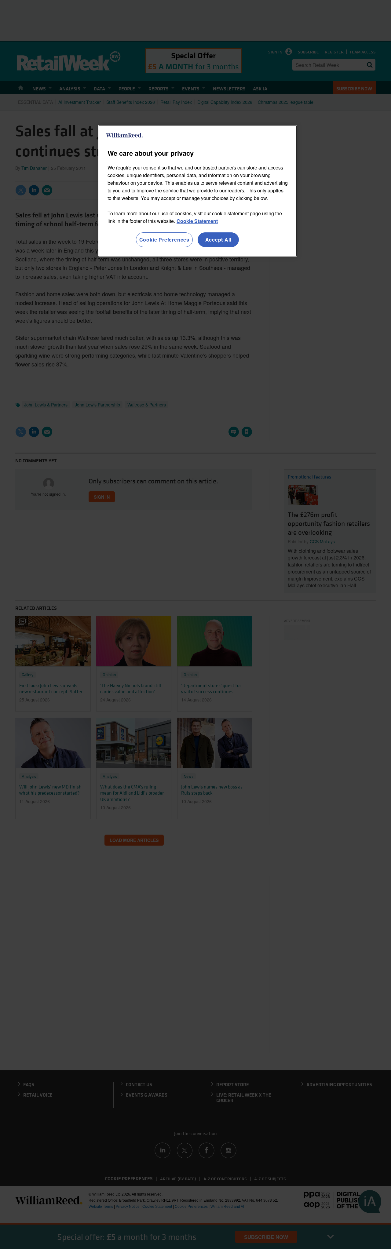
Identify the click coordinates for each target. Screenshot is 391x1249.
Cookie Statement (197, 220)
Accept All (218, 239)
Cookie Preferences (164, 239)
